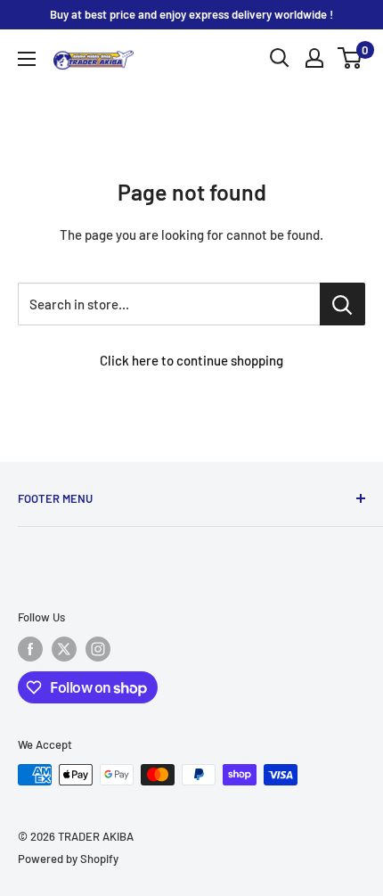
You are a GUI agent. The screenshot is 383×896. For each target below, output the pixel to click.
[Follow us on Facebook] (30, 649)
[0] (350, 58)
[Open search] (279, 58)
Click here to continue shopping (191, 360)
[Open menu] (27, 59)
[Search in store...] (342, 304)
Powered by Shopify (68, 858)
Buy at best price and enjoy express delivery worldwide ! (191, 14)
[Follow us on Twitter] (64, 649)
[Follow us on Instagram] (98, 649)
